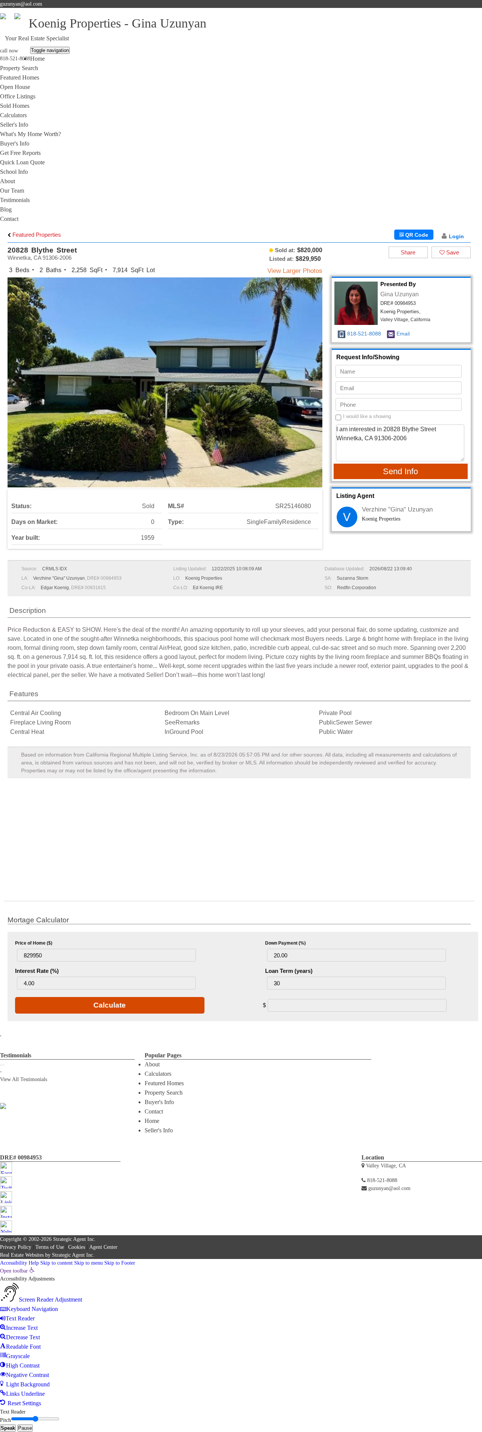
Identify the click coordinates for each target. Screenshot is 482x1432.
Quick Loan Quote (22, 162)
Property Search (19, 68)
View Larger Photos (294, 270)
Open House (15, 87)
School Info (14, 171)
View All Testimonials (23, 1079)
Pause (25, 1428)
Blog (6, 209)
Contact (9, 219)
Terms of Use (49, 1247)
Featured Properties (36, 234)
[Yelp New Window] (478, 12)
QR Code (416, 235)
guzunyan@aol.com (21, 4)
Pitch (5, 1420)
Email (403, 334)
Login (456, 236)
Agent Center (103, 1247)
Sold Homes (14, 106)
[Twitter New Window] (454, 12)
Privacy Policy (15, 1247)
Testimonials (15, 200)
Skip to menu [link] (88, 1263)
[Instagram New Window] (470, 12)
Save (452, 252)
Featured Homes (19, 77)
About (7, 181)
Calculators (13, 115)
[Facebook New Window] (446, 12)
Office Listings (17, 96)
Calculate (109, 1005)
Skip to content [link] (56, 1263)
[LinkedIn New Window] (463, 12)
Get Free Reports (20, 153)
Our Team (12, 190)
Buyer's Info (14, 143)
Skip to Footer (119, 1263)
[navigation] (241, 1337)
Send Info (400, 471)
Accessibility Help (19, 1263)
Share (408, 252)
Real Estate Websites (22, 1255)
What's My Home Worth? (30, 134)
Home (37, 58)
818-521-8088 (15, 58)
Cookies (76, 1247)
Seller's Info (14, 124)
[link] (17, 1271)
